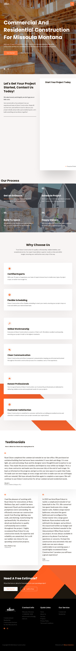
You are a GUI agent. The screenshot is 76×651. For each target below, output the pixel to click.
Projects (43, 618)
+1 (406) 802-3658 (27, 614)
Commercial (62, 612)
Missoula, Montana (28, 612)
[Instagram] (7, 628)
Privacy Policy (44, 621)
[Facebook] (4, 628)
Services (42, 616)
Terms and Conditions (46, 623)
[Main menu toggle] (72, 4)
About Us (43, 614)
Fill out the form (8, 199)
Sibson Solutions (69, 645)
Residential (62, 614)
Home (42, 612)
